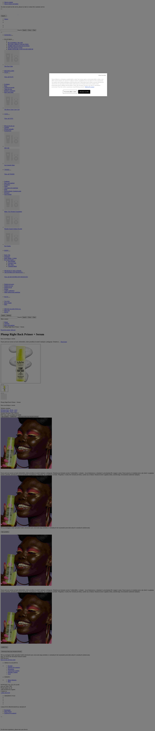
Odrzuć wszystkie (102, 75)
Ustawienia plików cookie (70, 91)
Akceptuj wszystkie (84, 91)
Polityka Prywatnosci (89, 86)
